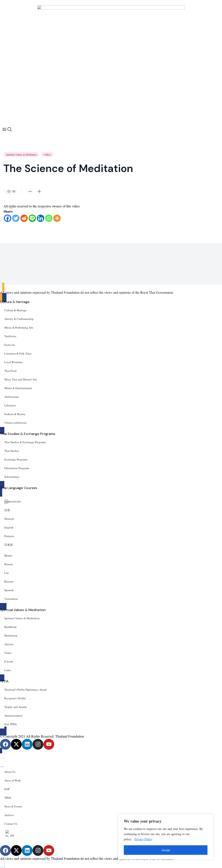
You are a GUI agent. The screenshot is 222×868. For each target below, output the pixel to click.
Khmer (8, 555)
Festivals (9, 345)
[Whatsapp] (48, 218)
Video (7, 653)
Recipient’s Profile (15, 698)
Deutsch (9, 519)
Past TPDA (10, 724)
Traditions (10, 336)
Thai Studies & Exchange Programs (25, 442)
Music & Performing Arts (18, 327)
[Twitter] (16, 218)
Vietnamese (11, 599)
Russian (9, 581)
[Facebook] (7, 218)
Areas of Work (12, 780)
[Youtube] (48, 744)
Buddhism (10, 627)
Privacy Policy (143, 839)
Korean (8, 564)
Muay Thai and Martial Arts (20, 379)
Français (9, 536)
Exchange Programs (16, 459)
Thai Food (10, 371)
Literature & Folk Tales (17, 353)
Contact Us (10, 824)
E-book (8, 661)
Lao (6, 573)
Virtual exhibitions (15, 423)
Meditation (11, 635)
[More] (57, 218)
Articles (8, 644)
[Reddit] (24, 218)
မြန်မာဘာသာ (12, 501)
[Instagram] (38, 744)
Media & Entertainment (18, 388)
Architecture (11, 397)
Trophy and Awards (15, 707)
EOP (7, 789)
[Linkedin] (40, 218)
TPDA (7, 798)
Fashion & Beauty (15, 414)
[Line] (32, 218)
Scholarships (11, 477)
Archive (9, 815)
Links (7, 670)
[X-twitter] (16, 744)
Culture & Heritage (15, 310)
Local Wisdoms (13, 362)
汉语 (7, 510)
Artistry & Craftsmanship (19, 319)
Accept (166, 850)
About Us (9, 772)
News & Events (13, 806)
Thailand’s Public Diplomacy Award (25, 690)
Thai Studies (11, 451)
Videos (47, 154)
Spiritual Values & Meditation (21, 154)
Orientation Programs (16, 468)
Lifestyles (10, 405)
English (8, 527)
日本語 (8, 545)
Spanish (9, 590)
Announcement (13, 715)
